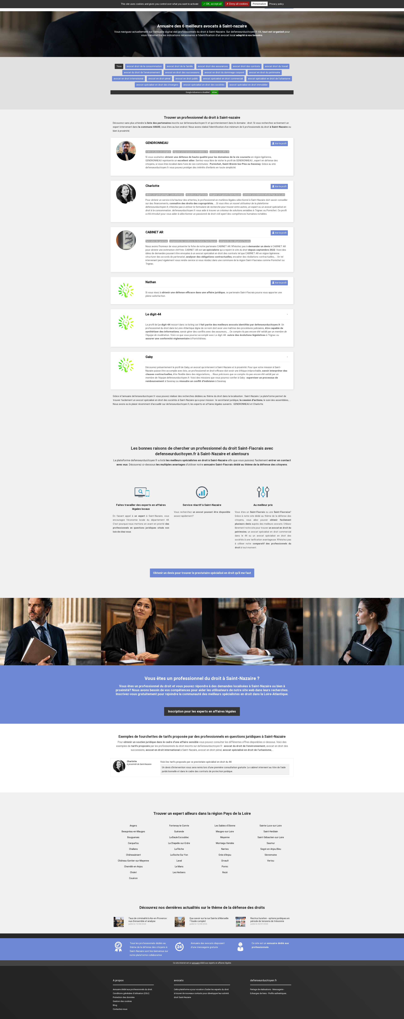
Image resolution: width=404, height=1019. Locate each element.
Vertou (270, 860)
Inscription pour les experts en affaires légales (202, 711)
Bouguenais (133, 837)
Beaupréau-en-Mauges (133, 831)
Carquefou (133, 843)
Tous (119, 66)
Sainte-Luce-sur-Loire (271, 825)
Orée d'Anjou (225, 855)
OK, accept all (213, 4)
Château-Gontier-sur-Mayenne (133, 860)
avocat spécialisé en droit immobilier (248, 84)
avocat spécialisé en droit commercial (223, 78)
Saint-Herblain (271, 831)
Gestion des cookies (122, 1001)
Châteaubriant (133, 855)
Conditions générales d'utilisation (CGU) (131, 993)
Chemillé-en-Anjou (133, 866)
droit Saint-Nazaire (182, 997)
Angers (133, 825)
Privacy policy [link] (276, 4)
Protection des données (124, 997)
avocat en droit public (186, 78)
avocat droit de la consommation (144, 66)
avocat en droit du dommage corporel (224, 72)
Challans (133, 849)
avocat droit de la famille (180, 66)
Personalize (259, 4)
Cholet (133, 872)
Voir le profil (280, 143)
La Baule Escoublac (179, 837)
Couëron (133, 878)
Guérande (179, 831)
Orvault (225, 860)
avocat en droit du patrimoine (264, 72)
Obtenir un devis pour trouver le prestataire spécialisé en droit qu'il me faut (202, 573)
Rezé (225, 872)
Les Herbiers (179, 872)
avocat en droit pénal (159, 78)
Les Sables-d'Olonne (225, 825)
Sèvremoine (271, 855)
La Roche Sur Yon (179, 855)
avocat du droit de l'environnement (142, 72)
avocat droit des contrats (246, 66)
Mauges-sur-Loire (225, 831)
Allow (214, 92)
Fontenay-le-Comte (179, 825)
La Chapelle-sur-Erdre (179, 843)
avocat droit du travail (276, 66)
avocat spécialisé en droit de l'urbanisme (269, 78)
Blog (115, 1005)
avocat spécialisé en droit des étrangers (157, 84)
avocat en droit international (128, 78)
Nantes (225, 849)
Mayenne (225, 837)
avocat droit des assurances (213, 66)
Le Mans (179, 866)
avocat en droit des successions (182, 72)
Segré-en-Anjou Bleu (270, 849)
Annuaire (117, 989)
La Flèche (179, 849)
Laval (179, 860)
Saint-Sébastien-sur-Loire (271, 837)
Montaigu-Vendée (225, 843)
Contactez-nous (120, 1009)
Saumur (271, 843)
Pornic (225, 866)
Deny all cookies (238, 4)
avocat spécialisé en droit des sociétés (203, 84)
